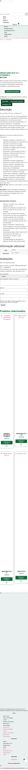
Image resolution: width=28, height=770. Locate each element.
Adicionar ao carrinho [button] (7, 442)
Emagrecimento (6, 745)
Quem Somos (6, 716)
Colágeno (24, 97)
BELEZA (6, 38)
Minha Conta (6, 723)
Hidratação (3, 98)
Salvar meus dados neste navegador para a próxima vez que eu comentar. (13, 301)
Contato (5, 719)
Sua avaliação (4, 274)
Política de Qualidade (8, 718)
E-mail (2, 293)
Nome (2, 287)
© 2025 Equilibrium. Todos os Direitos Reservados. (14, 768)
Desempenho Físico (7, 743)
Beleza (4, 741)
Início (1, 38)
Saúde (4, 747)
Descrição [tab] (5, 101)
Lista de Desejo (6, 725)
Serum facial (9, 98)
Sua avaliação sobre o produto (9, 279)
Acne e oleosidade (14, 38)
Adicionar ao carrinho (12, 91)
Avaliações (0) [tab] (6, 104)
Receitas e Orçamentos (8, 721)
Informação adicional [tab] (17, 101)
